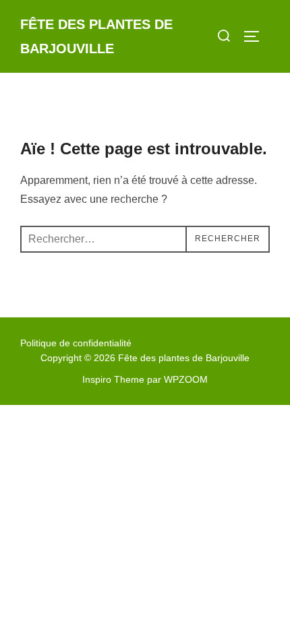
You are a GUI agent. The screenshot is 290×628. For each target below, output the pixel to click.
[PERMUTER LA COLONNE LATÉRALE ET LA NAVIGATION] (256, 36)
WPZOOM (186, 379)
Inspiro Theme (113, 379)
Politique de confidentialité (76, 343)
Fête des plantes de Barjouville (96, 36)
